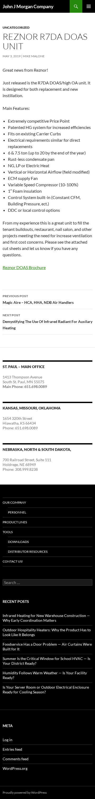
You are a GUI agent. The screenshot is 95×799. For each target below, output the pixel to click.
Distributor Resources (28, 552)
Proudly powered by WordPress (25, 792)
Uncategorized (16, 27)
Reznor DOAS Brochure (24, 267)
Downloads (18, 542)
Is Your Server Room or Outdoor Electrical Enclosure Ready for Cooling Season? (46, 689)
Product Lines (15, 522)
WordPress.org (15, 768)
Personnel (17, 512)
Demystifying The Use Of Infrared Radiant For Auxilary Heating (47, 321)
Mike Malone (34, 56)
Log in (7, 739)
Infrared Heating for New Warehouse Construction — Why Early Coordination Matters (46, 618)
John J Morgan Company (28, 6)
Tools (8, 532)
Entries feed (12, 749)
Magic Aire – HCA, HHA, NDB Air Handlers (38, 299)
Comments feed (15, 759)
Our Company (14, 502)
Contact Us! (13, 561)
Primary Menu (88, 6)
